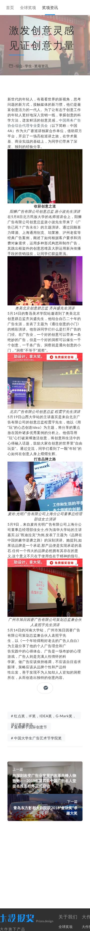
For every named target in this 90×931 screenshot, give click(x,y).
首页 (10, 8)
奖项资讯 (50, 8)
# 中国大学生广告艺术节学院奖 (36, 738)
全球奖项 (28, 8)
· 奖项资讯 (40, 66)
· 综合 (18, 66)
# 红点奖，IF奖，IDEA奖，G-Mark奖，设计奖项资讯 (43, 716)
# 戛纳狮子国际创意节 (29, 727)
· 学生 (27, 66)
